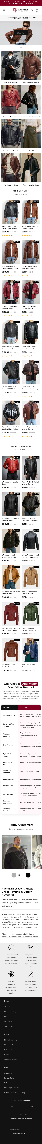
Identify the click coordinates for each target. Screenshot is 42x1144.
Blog (6, 1017)
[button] (4, 10)
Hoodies (7, 1055)
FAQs (6, 1083)
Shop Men (21, 33)
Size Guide (8, 1021)
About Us (7, 1007)
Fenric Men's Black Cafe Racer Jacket (29, 348)
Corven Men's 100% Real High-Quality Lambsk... (29, 268)
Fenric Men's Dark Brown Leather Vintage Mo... (30, 388)
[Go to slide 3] (22, 875)
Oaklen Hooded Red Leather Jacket (9, 307)
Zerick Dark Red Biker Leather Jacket (30, 307)
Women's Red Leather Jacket (10, 483)
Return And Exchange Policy (14, 1093)
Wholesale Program (11, 1012)
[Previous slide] (16, 47)
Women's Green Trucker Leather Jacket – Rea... (30, 629)
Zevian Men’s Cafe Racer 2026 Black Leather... (9, 388)
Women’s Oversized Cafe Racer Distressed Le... (30, 520)
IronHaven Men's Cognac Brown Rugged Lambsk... (10, 268)
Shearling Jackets (10, 1059)
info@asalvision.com (24, 1118)
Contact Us (8, 1073)
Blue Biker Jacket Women (28, 666)
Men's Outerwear (10, 1040)
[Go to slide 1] (19, 875)
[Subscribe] (32, 1106)
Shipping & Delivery (11, 1088)
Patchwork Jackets (11, 1050)
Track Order (8, 1026)
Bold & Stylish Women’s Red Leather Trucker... (11, 629)
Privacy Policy (9, 1078)
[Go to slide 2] (21, 875)
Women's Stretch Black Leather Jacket (10, 520)
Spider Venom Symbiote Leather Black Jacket (11, 428)
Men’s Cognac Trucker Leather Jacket (30, 428)
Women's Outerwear (11, 1045)
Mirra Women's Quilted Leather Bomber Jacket (30, 556)
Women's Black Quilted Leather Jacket (30, 483)
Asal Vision (23, 1140)
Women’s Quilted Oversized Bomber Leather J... (9, 556)
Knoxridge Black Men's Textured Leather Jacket (11, 348)
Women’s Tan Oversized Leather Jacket (11, 593)
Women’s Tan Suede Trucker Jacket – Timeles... (29, 593)
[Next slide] (25, 47)
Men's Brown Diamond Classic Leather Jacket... (30, 227)
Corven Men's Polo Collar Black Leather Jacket (9, 227)
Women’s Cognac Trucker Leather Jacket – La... (10, 666)
